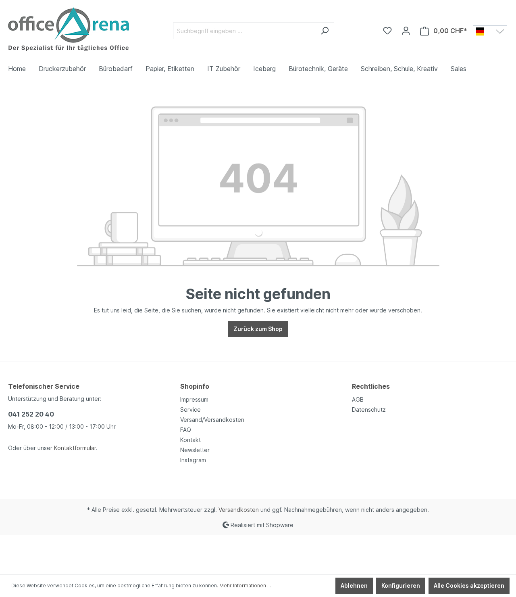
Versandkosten (238, 509)
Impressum (194, 399)
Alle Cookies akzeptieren (469, 585)
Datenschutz (369, 409)
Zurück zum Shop (258, 328)
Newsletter (195, 449)
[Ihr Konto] (406, 30)
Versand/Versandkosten (212, 419)
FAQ (185, 429)
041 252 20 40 (31, 414)
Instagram (193, 460)
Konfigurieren (400, 585)
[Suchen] (324, 31)
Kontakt (190, 439)
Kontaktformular (75, 447)
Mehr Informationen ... (245, 585)
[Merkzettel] (387, 30)
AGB (358, 399)
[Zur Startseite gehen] (68, 29)
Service (190, 409)
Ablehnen (354, 585)
